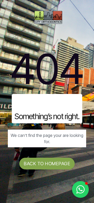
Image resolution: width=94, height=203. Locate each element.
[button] (80, 189)
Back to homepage (47, 163)
